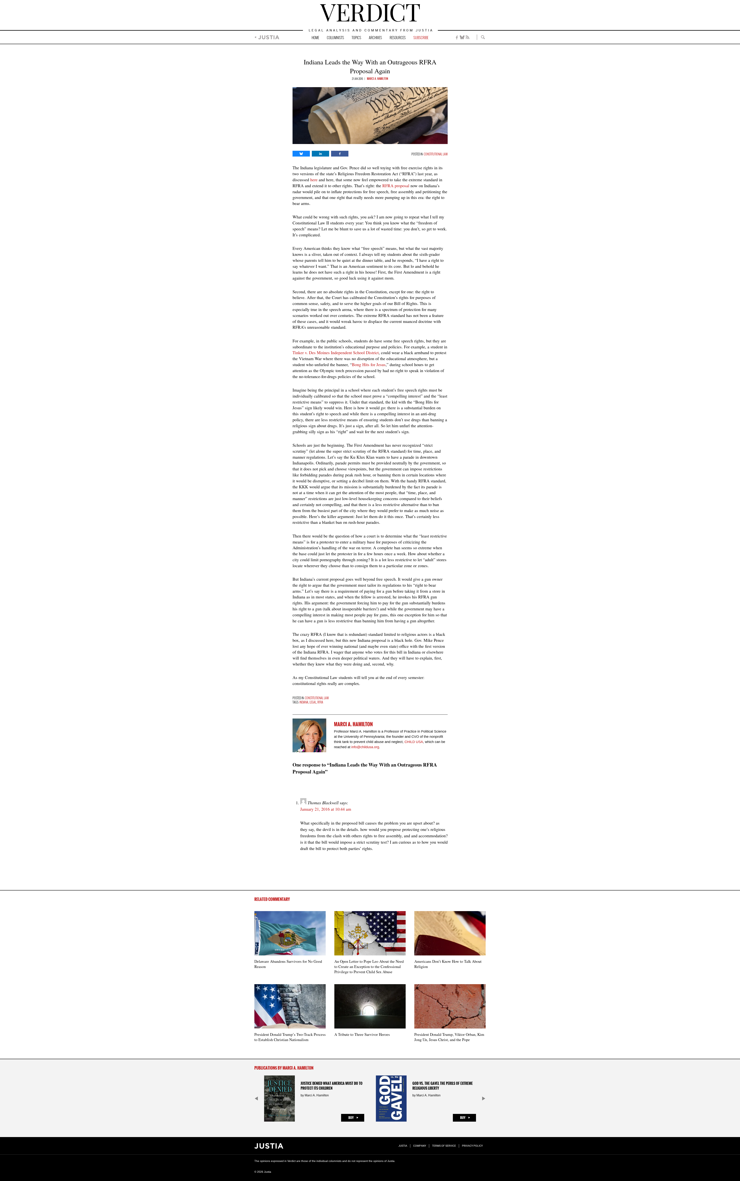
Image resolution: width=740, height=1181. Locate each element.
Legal (312, 702)
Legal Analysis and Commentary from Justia (371, 30)
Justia (268, 37)
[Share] (301, 154)
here (314, 179)
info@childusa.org (365, 747)
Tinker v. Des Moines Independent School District (336, 352)
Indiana (303, 702)
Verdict (370, 13)
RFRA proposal (395, 185)
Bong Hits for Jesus (369, 364)
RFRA (320, 702)
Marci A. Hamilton (377, 78)
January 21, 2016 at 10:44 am (325, 809)
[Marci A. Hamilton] (309, 735)
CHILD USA (413, 742)
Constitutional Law (436, 154)
